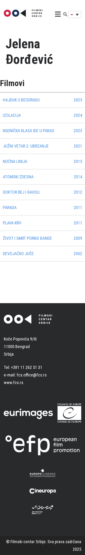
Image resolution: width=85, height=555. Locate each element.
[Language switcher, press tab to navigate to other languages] (74, 14)
